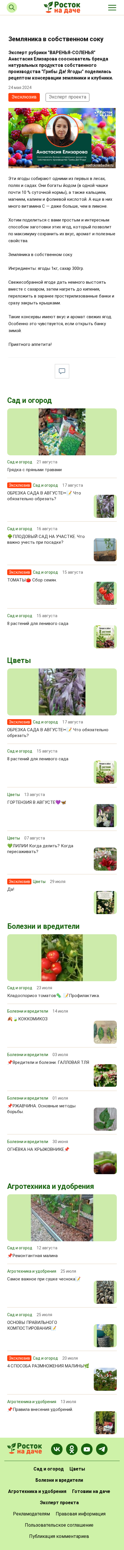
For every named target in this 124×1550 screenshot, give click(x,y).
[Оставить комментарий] (62, 371)
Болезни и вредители (43, 926)
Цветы (19, 660)
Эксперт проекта (67, 97)
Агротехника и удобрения (50, 1186)
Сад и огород (29, 400)
